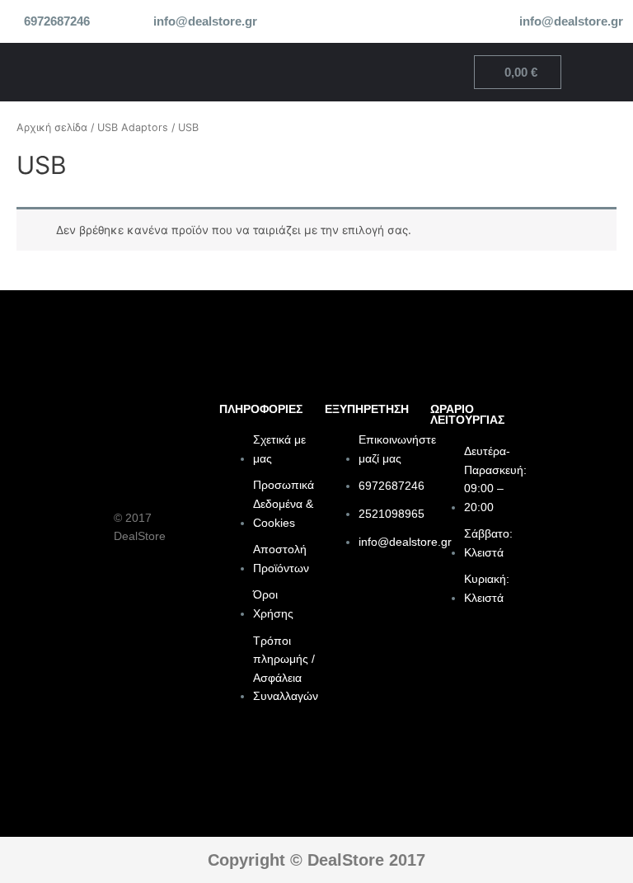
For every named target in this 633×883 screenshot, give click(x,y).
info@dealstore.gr (205, 21)
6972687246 (57, 21)
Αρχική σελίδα (51, 127)
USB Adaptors (132, 127)
